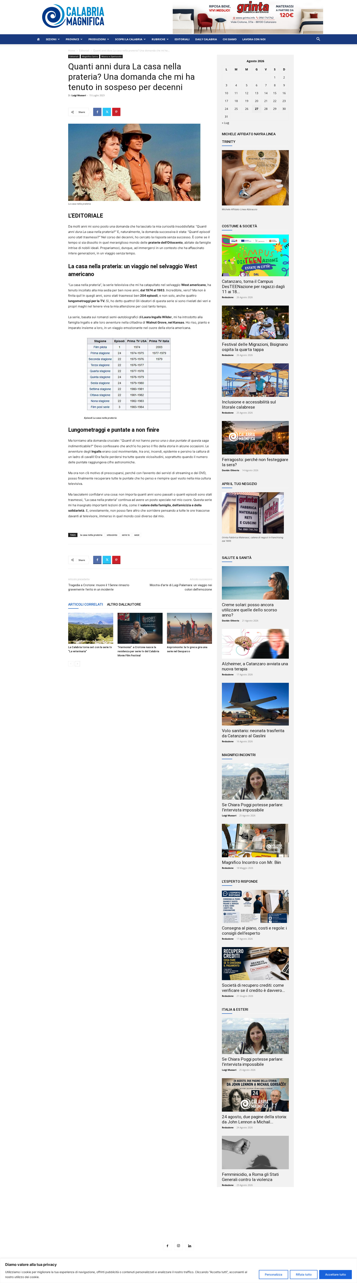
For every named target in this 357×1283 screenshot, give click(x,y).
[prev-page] (70, 663)
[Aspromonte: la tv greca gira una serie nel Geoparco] (189, 628)
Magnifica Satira (90, 56)
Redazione (228, 297)
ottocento (112, 534)
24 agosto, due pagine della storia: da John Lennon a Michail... (254, 1119)
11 (236, 93)
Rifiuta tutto (304, 1274)
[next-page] (77, 663)
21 (266, 101)
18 (236, 101)
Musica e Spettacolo (111, 56)
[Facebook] (97, 112)
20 (256, 101)
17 (226, 101)
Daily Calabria (206, 39)
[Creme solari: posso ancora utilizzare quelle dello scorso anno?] (255, 583)
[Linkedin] (190, 1246)
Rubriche (158, 39)
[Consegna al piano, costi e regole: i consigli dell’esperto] (255, 906)
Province (72, 39)
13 (256, 93)
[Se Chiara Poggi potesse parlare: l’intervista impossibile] (255, 781)
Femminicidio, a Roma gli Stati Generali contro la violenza (250, 1177)
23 (284, 101)
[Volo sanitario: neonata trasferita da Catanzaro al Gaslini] (255, 704)
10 (226, 93)
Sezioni (51, 39)
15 (274, 93)
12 (246, 93)
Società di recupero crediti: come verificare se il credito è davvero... (253, 988)
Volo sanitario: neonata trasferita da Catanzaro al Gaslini (253, 733)
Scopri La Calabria (128, 39)
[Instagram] (178, 1246)
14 (266, 93)
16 (284, 93)
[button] (318, 40)
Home (71, 50)
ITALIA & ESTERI (235, 1009)
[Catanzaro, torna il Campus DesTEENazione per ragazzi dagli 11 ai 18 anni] (255, 255)
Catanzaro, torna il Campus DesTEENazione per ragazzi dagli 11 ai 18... (253, 286)
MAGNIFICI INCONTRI (239, 755)
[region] (178, 1270)
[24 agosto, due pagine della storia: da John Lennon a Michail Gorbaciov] (255, 1095)
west (136, 534)
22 (274, 101)
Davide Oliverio (230, 470)
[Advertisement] (178, 1222)
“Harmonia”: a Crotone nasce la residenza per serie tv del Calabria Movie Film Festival (138, 651)
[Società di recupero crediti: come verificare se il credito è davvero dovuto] (255, 963)
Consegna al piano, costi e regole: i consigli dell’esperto (254, 931)
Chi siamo (230, 39)
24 (226, 109)
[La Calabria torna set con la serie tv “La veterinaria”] (90, 628)
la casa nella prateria (91, 534)
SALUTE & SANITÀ (236, 558)
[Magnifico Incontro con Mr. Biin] (255, 840)
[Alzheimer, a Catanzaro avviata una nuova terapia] (255, 644)
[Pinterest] (116, 112)
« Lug (225, 123)
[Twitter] (107, 112)
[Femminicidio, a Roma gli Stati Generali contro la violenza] (255, 1152)
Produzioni (97, 39)
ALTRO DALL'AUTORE (124, 604)
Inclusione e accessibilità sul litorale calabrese (249, 405)
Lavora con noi (253, 39)
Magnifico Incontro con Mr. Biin (251, 862)
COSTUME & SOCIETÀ (239, 226)
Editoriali (182, 39)
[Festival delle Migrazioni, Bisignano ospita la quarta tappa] (255, 322)
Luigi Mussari (78, 95)
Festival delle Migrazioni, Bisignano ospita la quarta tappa (255, 347)
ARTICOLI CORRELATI (85, 604)
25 (236, 109)
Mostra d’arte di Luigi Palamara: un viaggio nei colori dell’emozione (181, 587)
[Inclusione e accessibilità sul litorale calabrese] (255, 380)
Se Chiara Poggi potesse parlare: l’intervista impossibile (252, 807)
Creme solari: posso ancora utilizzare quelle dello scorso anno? (249, 610)
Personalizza (273, 1274)
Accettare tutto (335, 1274)
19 (246, 101)
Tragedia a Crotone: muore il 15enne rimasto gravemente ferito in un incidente (98, 587)
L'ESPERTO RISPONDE (240, 881)
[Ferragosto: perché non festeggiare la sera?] (255, 437)
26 (246, 109)
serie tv (126, 534)
